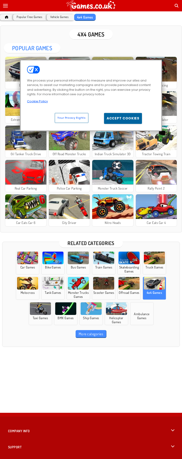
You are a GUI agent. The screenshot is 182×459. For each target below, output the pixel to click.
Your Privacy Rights (71, 118)
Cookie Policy (37, 101)
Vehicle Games (59, 16)
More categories (91, 334)
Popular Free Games (29, 16)
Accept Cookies (123, 118)
